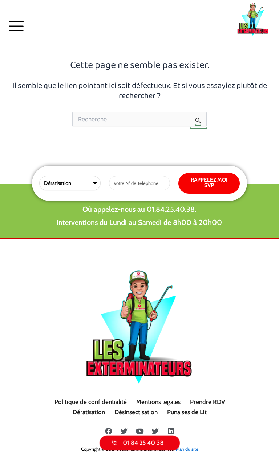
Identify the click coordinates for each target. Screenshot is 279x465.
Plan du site (187, 449)
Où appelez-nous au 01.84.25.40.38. (139, 209)
